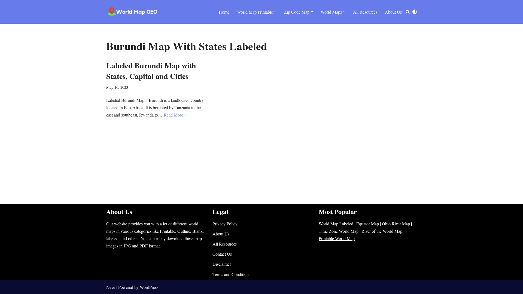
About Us (393, 12)
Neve (110, 287)
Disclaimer (221, 264)
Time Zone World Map (338, 231)
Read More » (175, 115)
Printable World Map (337, 238)
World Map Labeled (336, 223)
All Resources (365, 12)
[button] (275, 12)
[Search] (408, 12)
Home (224, 12)
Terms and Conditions (231, 274)
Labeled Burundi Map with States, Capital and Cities (151, 71)
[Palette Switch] (414, 12)
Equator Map (367, 223)
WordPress (149, 287)
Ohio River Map (396, 223)
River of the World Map (381, 231)
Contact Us (222, 254)
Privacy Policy (225, 223)
